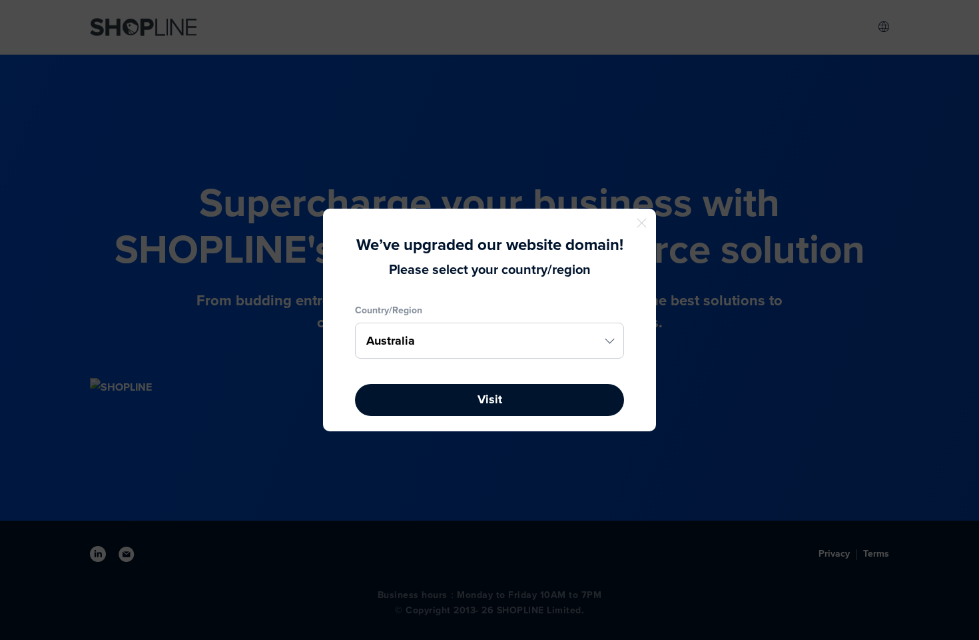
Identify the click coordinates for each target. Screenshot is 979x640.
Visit (490, 399)
